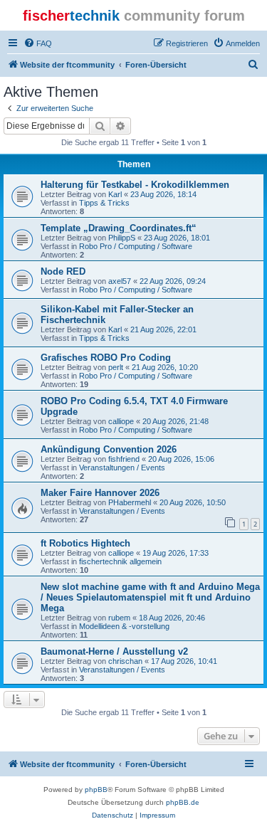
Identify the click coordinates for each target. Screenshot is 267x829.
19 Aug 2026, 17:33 (175, 553)
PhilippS (121, 237)
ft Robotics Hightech (85, 543)
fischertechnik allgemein (120, 561)
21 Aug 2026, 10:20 (165, 367)
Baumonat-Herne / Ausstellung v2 (114, 651)
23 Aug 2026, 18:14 (163, 194)
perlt (115, 367)
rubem (119, 617)
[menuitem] (37, 43)
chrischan (125, 661)
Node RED (63, 271)
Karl (115, 194)
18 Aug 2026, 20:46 (172, 617)
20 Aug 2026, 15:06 (181, 459)
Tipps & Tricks (104, 203)
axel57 (119, 281)
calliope (121, 421)
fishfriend (124, 459)
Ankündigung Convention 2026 (109, 449)
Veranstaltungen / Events (122, 467)
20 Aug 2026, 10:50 (192, 502)
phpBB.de (182, 802)
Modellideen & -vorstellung (124, 626)
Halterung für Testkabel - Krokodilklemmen (135, 184)
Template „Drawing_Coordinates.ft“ (119, 228)
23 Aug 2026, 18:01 (177, 237)
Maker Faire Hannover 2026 (100, 492)
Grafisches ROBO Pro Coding (106, 357)
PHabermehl (129, 502)
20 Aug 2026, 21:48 (175, 421)
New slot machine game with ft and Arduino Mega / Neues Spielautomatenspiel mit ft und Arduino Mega (150, 597)
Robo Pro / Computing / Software (135, 246)
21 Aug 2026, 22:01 (163, 329)
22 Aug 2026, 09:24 (173, 281)
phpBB (96, 789)
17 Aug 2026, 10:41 (184, 661)
